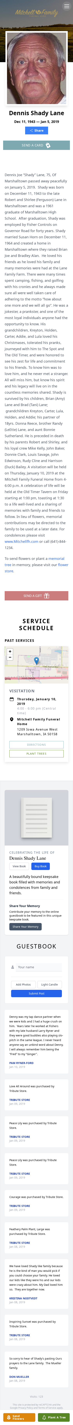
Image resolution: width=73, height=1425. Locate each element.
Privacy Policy (25, 1407)
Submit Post (36, 993)
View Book (19, 866)
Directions (36, 744)
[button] (36, 661)
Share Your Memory (25, 926)
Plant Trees (36, 753)
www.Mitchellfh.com (22, 541)
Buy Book (41, 866)
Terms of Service (47, 1407)
